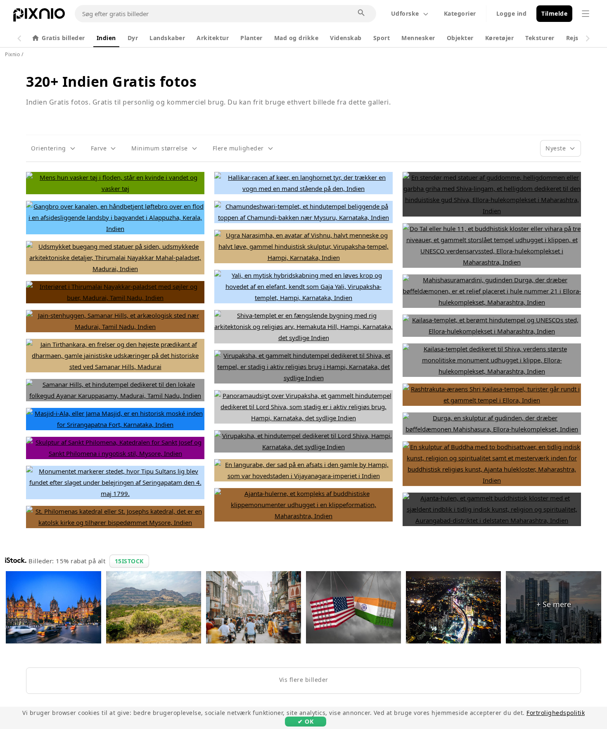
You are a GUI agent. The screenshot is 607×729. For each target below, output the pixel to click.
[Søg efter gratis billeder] (362, 13)
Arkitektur (213, 38)
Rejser (575, 38)
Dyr (133, 38)
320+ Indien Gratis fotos (111, 81)
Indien (106, 38)
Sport (381, 38)
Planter (251, 38)
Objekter (460, 38)
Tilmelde (554, 13)
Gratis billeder (63, 38)
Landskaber (167, 38)
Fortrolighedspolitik (555, 713)
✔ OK (305, 721)
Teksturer (540, 38)
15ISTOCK (129, 561)
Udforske (405, 13)
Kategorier (460, 13)
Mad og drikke (296, 38)
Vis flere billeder (303, 680)
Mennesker (418, 38)
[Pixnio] (39, 16)
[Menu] (585, 13)
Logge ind (511, 13)
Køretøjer (499, 38)
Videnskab (346, 38)
